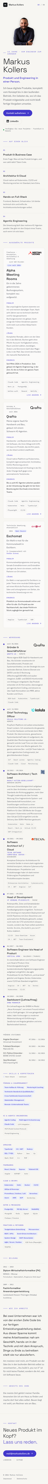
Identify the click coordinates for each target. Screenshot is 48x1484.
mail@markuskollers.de (18, 1453)
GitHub (20, 1460)
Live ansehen (33, 395)
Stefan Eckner (13, 553)
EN (44, 5)
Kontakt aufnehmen (16, 113)
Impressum (7, 1479)
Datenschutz (22, 1479)
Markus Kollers (14, 4)
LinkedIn (14, 121)
